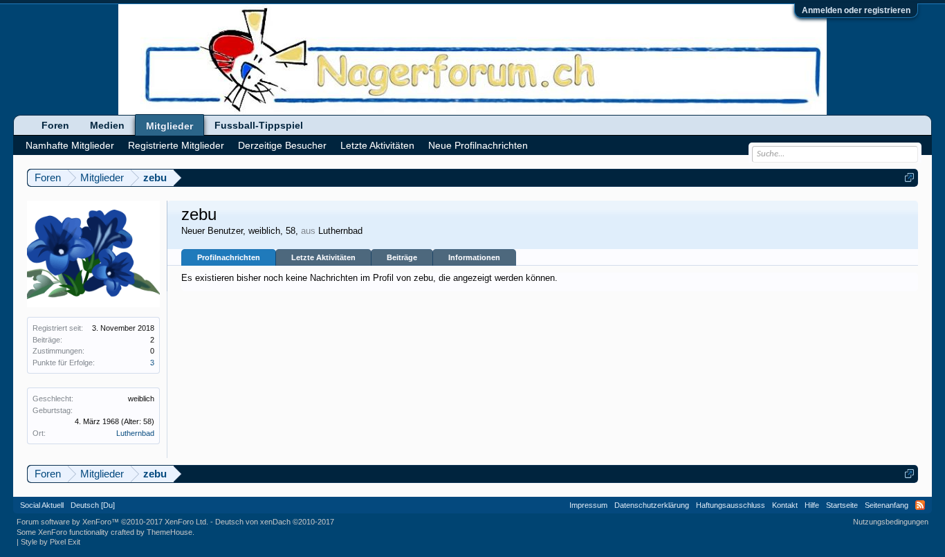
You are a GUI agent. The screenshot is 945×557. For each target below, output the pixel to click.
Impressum (588, 505)
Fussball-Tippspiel (258, 125)
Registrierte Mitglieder (176, 145)
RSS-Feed (920, 505)
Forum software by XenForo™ (112, 522)
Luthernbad (135, 433)
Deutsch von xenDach (274, 522)
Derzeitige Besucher (282, 145)
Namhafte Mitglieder (70, 145)
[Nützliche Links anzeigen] (909, 177)
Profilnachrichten (228, 257)
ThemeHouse (169, 532)
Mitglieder (169, 125)
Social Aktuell (42, 505)
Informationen (474, 257)
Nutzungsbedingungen (890, 522)
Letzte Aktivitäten (323, 257)
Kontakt (785, 505)
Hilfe (812, 505)
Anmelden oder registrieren (856, 10)
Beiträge (402, 257)
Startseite (842, 505)
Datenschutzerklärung (651, 505)
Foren (55, 125)
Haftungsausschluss (730, 505)
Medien (107, 125)
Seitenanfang (886, 505)
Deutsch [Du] (93, 505)
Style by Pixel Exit (50, 542)
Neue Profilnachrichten (478, 145)
